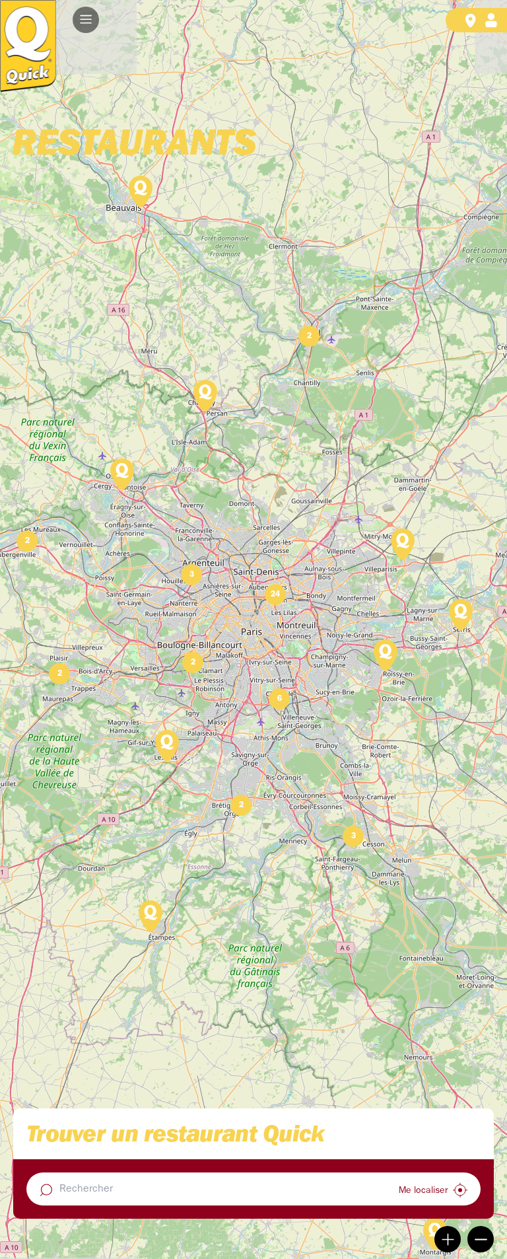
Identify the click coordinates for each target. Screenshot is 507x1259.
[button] (86, 20)
